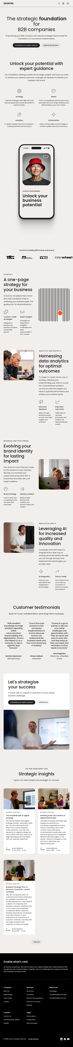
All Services (43, 702)
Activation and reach (33, 1002)
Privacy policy (31, 1016)
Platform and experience (35, 998)
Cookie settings (33, 1039)
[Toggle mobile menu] (68, 3)
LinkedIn (6, 1023)
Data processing (32, 1023)
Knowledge (53, 991)
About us (7, 991)
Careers (6, 1002)
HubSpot (29, 1005)
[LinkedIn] (61, 1039)
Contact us (7, 1016)
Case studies (8, 998)
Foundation (30, 995)
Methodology (8, 995)
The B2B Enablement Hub (58, 995)
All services (30, 991)
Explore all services (51, 45)
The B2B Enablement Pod (58, 998)
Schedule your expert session (26, 45)
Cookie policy (31, 1020)
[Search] (59, 3)
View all (36, 942)
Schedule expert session (12, 1020)
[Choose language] (63, 3)
